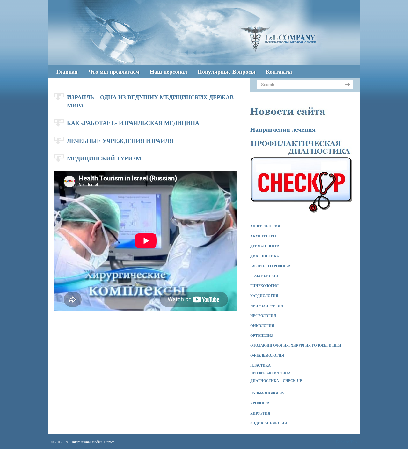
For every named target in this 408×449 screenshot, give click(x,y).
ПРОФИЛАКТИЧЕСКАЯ (271, 373)
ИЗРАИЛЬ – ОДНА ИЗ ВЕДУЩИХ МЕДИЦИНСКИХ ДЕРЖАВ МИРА (150, 101)
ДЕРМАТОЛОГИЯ (265, 245)
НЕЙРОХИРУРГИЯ (266, 305)
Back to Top (346, 442)
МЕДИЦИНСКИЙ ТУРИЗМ (104, 158)
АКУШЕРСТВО (263, 236)
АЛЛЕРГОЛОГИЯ (265, 226)
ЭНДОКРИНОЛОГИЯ (268, 423)
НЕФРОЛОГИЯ (263, 315)
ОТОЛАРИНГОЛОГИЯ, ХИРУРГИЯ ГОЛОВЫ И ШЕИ (295, 345)
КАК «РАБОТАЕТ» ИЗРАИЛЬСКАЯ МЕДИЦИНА (133, 123)
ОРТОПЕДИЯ (261, 335)
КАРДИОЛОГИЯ (264, 295)
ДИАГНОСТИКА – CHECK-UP (276, 380)
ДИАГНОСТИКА (264, 256)
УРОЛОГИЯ (260, 403)
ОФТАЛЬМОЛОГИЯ (267, 355)
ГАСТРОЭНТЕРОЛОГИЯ (271, 266)
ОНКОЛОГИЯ (262, 325)
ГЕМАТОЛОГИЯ (264, 275)
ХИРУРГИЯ (260, 413)
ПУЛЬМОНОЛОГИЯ (267, 393)
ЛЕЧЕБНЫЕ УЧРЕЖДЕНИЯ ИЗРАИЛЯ (120, 140)
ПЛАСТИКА (260, 365)
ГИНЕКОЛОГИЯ (264, 285)
